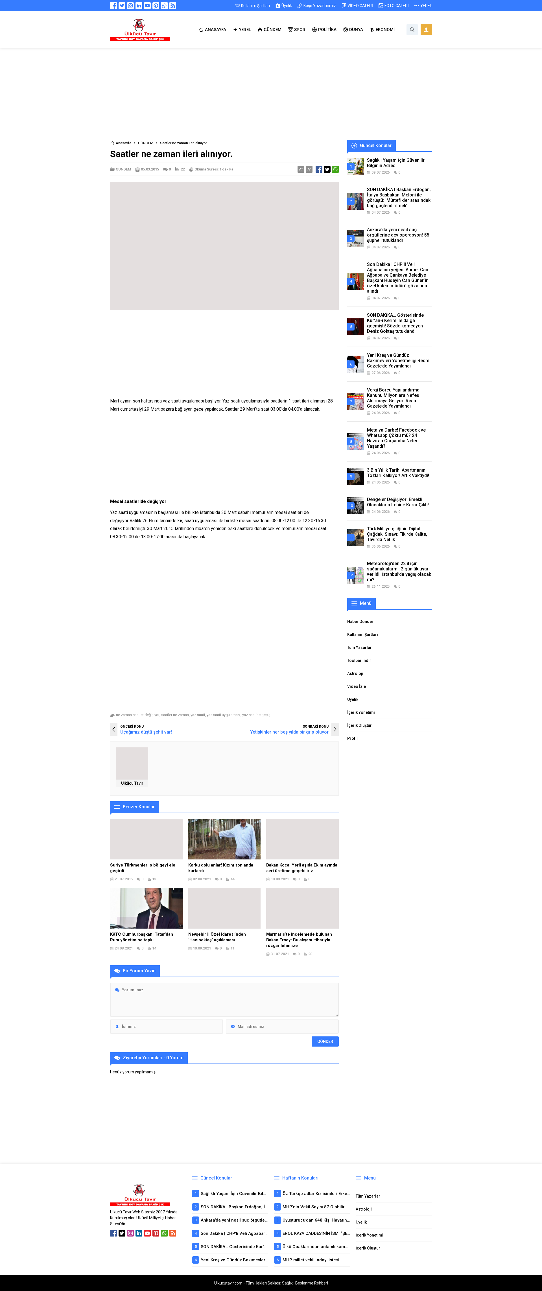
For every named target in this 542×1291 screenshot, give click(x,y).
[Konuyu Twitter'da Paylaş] (327, 169)
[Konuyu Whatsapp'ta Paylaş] (335, 169)
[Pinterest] (155, 5)
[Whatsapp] (164, 5)
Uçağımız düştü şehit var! (146, 732)
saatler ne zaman (175, 715)
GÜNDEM (145, 143)
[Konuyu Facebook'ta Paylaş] (319, 169)
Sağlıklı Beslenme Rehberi (305, 1283)
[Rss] (172, 5)
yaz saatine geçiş (256, 715)
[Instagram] (130, 5)
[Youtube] (147, 5)
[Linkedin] (139, 5)
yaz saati (198, 715)
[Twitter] (122, 5)
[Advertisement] (271, 98)
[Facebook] (113, 5)
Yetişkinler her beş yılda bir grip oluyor (289, 732)
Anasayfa (123, 143)
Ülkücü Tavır (132, 783)
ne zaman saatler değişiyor (137, 715)
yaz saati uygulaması (224, 715)
